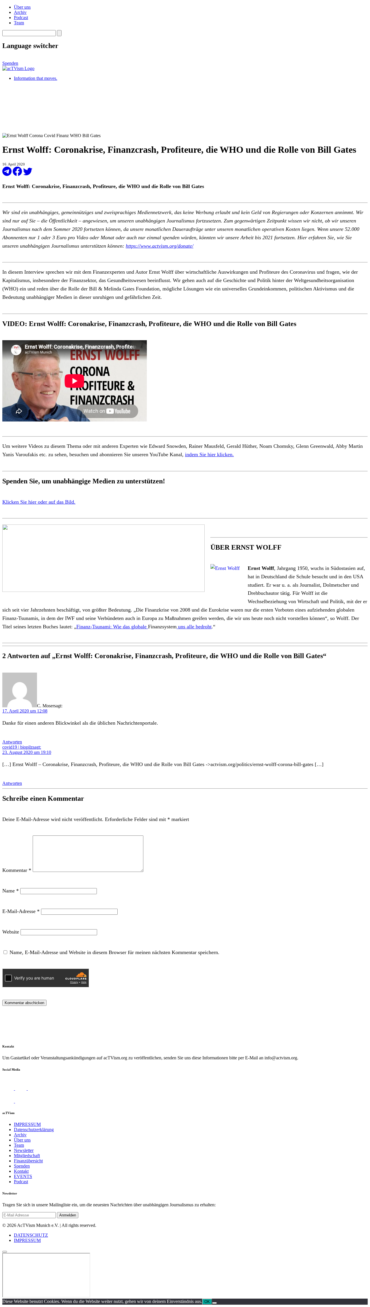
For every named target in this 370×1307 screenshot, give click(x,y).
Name (10, 891)
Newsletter (24, 1150)
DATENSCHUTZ (31, 1235)
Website (10, 932)
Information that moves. (35, 78)
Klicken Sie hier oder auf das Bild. (38, 502)
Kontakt (21, 1171)
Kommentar (16, 870)
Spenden (10, 63)
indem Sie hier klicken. (209, 454)
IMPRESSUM (27, 1124)
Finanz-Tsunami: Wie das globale (112, 626)
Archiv (20, 12)
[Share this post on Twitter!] (27, 174)
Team (19, 22)
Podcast (21, 17)
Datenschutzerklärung (34, 1129)
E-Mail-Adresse (21, 911)
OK (207, 1301)
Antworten (12, 741)
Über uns (22, 7)
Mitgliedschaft (27, 1155)
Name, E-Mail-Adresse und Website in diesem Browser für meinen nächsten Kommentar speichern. (114, 952)
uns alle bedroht (194, 626)
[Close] (4, 1252)
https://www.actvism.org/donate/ (159, 246)
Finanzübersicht (28, 1160)
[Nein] (214, 1303)
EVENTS (23, 1176)
